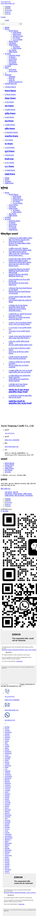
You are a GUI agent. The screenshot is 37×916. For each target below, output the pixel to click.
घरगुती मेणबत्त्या (17, 32)
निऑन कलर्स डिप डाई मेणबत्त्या (17, 358)
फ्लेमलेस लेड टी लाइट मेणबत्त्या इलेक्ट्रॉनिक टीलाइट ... (17, 309)
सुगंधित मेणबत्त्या (13, 45)
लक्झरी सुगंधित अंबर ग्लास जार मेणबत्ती (20, 372)
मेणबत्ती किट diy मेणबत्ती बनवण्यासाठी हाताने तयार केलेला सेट (19, 318)
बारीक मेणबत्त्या (17, 34)
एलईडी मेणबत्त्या (13, 64)
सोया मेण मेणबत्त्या (19, 495)
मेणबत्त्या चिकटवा (13, 31)
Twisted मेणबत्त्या (17, 40)
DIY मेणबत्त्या (12, 62)
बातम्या (7, 68)
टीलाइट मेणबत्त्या (13, 41)
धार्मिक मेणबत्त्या (13, 52)
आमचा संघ (12, 80)
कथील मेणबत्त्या (17, 48)
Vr (5, 73)
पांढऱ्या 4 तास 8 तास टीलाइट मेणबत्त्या (19, 324)
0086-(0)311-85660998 (12, 440)
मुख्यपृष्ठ (7, 27)
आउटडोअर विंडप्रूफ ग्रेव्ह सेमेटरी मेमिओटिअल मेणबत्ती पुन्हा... (18, 275)
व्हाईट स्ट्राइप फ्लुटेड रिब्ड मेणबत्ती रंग (19, 338)
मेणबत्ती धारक (12, 61)
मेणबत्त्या (7, 29)
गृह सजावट (8, 54)
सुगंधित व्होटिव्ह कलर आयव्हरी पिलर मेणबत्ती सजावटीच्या (19, 380)
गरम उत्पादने (8, 492)
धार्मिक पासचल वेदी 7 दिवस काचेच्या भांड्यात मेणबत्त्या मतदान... (19, 254)
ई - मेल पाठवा (4, 511)
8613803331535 (10, 720)
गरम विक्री (8, 66)
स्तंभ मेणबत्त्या (12, 43)
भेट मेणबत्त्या (12, 57)
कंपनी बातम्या (12, 69)
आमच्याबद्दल (8, 75)
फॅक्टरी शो (11, 78)
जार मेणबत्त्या (16, 47)
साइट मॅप (15, 492)
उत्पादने (7, 179)
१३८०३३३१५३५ (10, 433)
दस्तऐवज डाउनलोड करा (15, 82)
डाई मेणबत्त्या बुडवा (18, 36)
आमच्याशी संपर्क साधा (11, 84)
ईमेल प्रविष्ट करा (5, 489)
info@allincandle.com (11, 446)
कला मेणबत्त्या (12, 50)
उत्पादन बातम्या (13, 71)
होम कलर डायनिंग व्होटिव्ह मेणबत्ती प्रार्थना (20, 345)
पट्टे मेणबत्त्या (16, 38)
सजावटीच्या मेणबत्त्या (14, 55)
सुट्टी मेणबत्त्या (13, 59)
